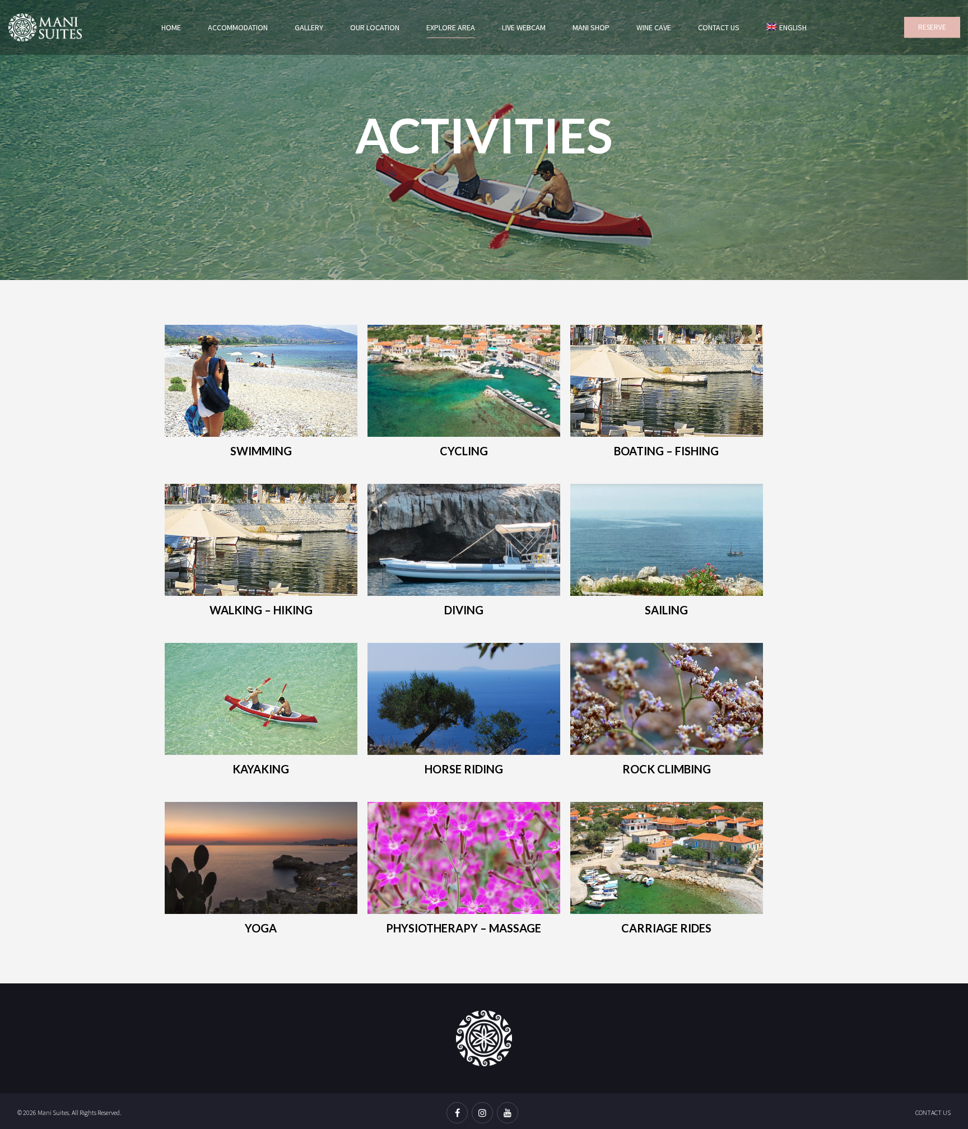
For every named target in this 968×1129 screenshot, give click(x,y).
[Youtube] (509, 1113)
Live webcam (524, 27)
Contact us (718, 27)
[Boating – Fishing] (666, 383)
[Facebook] (459, 1113)
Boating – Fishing (666, 451)
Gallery (309, 27)
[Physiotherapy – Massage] (463, 860)
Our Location (374, 27)
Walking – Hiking (261, 610)
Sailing (666, 610)
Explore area (450, 27)
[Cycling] (463, 383)
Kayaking (260, 769)
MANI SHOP (591, 27)
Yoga (261, 928)
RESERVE (932, 27)
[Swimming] (261, 383)
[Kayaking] (261, 701)
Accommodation (238, 27)
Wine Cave (653, 27)
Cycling (464, 451)
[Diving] (463, 542)
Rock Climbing (666, 769)
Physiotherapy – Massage (463, 928)
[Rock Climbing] (666, 701)
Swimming (261, 451)
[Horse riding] (463, 701)
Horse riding (464, 769)
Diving (463, 610)
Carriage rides (666, 928)
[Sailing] (666, 542)
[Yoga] (261, 860)
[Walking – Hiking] (261, 542)
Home (171, 27)
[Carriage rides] (666, 860)
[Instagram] (484, 1113)
